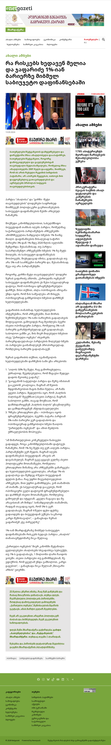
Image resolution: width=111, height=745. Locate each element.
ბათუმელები (91, 39)
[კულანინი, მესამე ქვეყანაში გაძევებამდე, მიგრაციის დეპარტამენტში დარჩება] (90, 331)
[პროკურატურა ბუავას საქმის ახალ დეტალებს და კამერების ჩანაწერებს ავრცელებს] (90, 176)
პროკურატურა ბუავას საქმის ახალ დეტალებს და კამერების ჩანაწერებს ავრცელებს (89, 195)
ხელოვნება (13, 44)
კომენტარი (65, 39)
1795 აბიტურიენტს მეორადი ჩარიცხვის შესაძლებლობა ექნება (90, 156)
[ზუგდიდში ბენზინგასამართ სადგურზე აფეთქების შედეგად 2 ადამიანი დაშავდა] (90, 218)
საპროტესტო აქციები (38, 702)
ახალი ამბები (13, 39)
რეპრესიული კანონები (38, 713)
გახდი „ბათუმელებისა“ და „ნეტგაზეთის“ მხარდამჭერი (35, 633)
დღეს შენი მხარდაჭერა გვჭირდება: (31, 629)
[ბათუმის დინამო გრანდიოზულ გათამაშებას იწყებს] (90, 260)
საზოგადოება (32, 39)
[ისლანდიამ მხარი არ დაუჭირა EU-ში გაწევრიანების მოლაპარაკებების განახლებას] (90, 292)
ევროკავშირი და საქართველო (40, 720)
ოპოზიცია (11, 658)
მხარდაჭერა (15, 29)
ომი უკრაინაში (39, 708)
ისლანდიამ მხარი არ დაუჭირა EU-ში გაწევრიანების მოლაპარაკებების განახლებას (89, 309)
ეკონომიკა (50, 39)
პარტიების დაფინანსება (31, 658)
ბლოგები (52, 44)
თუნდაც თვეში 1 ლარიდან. (44, 636)
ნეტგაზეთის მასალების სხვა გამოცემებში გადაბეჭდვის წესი (76, 740)
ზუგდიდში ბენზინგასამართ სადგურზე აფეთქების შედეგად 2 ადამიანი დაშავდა (89, 237)
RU (85, 42)
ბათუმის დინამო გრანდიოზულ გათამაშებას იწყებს (90, 274)
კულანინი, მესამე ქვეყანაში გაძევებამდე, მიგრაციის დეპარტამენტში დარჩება (88, 350)
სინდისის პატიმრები (42, 697)
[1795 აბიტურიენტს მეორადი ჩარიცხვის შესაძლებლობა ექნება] (90, 140)
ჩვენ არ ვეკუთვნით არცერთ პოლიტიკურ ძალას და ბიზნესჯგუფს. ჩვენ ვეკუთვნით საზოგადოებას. (34, 619)
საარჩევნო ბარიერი (55, 658)
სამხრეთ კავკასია (33, 44)
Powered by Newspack (31, 740)
